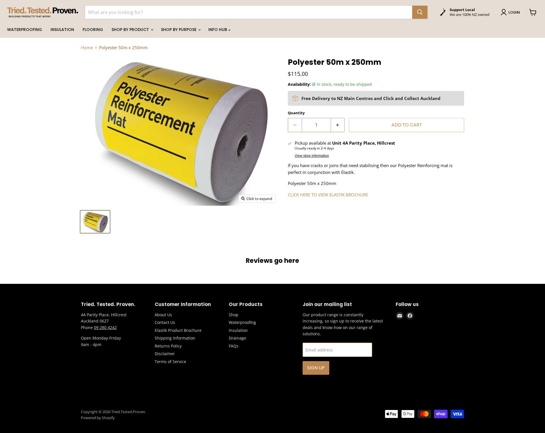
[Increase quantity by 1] (338, 125)
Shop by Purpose (179, 29)
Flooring (93, 29)
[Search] (419, 12)
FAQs (233, 346)
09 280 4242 (105, 327)
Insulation (62, 29)
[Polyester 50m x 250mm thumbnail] (95, 222)
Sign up (316, 368)
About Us (163, 314)
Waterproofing (24, 29)
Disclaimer (165, 353)
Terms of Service (170, 361)
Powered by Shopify (98, 417)
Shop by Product (131, 29)
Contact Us (165, 322)
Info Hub (218, 29)
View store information (312, 156)
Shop (233, 314)
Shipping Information (175, 338)
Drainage (237, 338)
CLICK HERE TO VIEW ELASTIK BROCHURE (328, 194)
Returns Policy (168, 346)
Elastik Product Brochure (178, 330)
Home (87, 47)
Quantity (296, 113)
